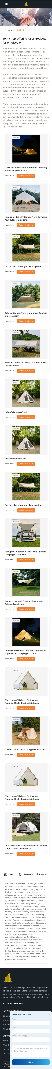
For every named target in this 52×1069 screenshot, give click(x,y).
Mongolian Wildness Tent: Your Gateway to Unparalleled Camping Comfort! (25, 652)
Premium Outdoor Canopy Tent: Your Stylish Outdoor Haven (26, 364)
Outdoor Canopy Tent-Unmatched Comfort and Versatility (26, 315)
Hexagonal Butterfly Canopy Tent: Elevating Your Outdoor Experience (26, 218)
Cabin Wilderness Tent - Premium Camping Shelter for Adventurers (26, 169)
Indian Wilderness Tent (16, 412)
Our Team (7, 1049)
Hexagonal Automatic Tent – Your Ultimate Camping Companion (25, 553)
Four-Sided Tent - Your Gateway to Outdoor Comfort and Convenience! (26, 847)
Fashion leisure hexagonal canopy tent (23, 266)
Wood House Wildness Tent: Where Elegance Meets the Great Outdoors (22, 702)
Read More (9, 175)
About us (7, 1040)
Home (9, 30)
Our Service (8, 1053)
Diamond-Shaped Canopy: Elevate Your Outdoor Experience (24, 603)
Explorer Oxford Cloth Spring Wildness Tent (25, 749)
